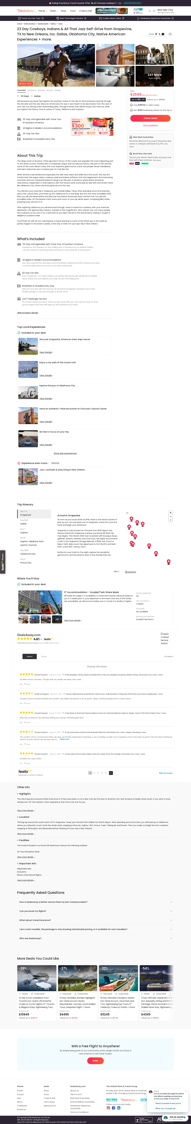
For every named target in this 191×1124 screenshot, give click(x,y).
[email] (162, 34)
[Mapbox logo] (130, 572)
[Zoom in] (171, 513)
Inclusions (31, 90)
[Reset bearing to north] (171, 520)
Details (58, 90)
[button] (34, 514)
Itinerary (41, 90)
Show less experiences (65, 453)
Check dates (150, 118)
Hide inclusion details (27, 312)
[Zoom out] (171, 516)
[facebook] (156, 34)
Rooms (50, 90)
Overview (21, 90)
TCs (119, 3)
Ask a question (150, 125)
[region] (149, 542)
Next (116, 571)
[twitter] (159, 34)
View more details (72, 620)
